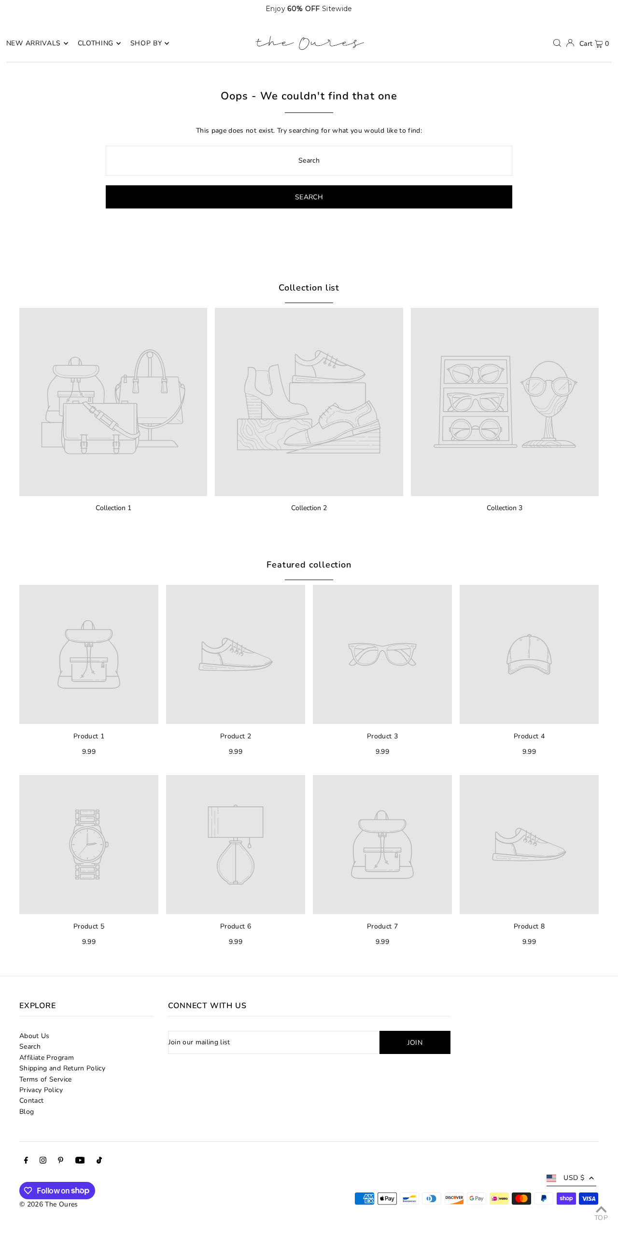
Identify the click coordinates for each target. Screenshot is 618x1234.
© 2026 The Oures (48, 1204)
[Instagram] (43, 1161)
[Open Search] (557, 43)
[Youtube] (80, 1161)
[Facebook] (26, 1161)
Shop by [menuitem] (146, 43)
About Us (34, 1035)
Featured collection (309, 564)
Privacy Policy (41, 1090)
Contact (31, 1100)
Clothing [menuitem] (96, 43)
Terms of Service (45, 1079)
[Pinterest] (60, 1161)
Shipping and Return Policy (62, 1068)
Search (30, 1046)
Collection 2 (309, 508)
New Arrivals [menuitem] (33, 43)
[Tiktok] (99, 1161)
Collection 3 (504, 508)
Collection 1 (113, 508)
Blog (26, 1111)
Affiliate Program (46, 1057)
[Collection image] (113, 402)
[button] (590, 8)
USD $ (573, 1177)
